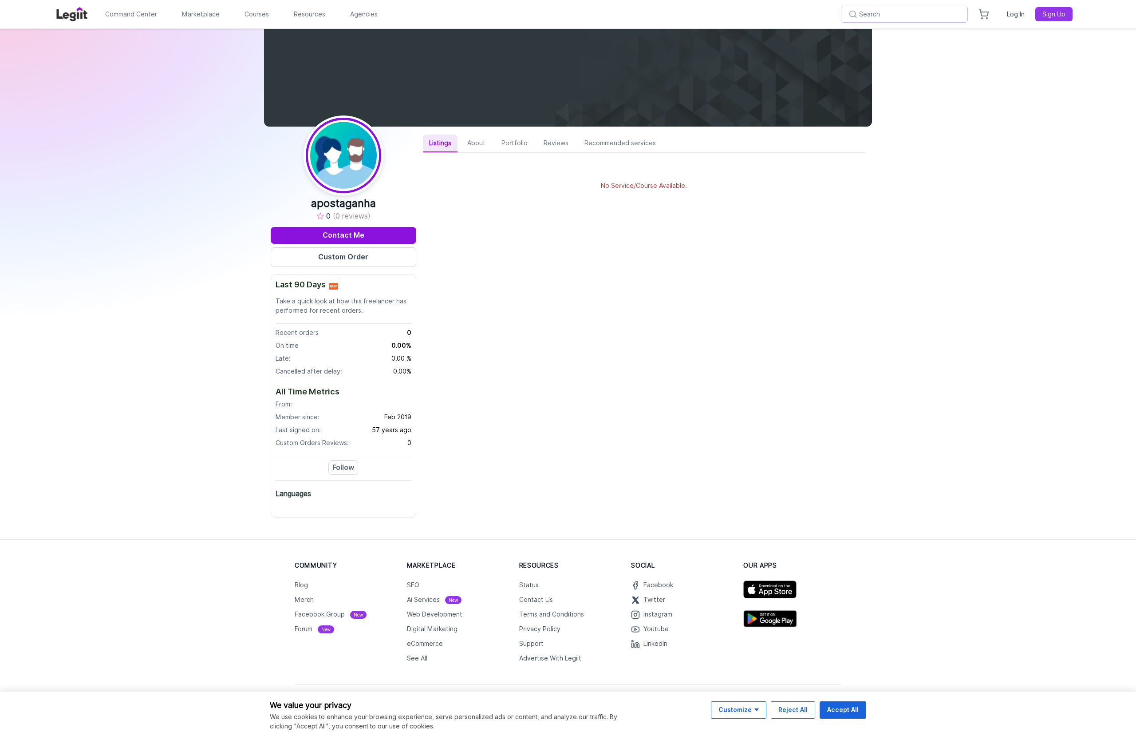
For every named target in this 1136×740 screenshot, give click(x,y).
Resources (309, 14)
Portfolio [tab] (514, 143)
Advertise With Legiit (550, 658)
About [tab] (476, 143)
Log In (1016, 14)
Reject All (793, 709)
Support (531, 643)
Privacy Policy (539, 629)
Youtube (656, 629)
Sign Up (1053, 14)
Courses (257, 14)
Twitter (654, 599)
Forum (313, 629)
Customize (735, 709)
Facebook (658, 585)
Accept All (843, 709)
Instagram (657, 614)
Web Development (434, 614)
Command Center (131, 14)
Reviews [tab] (556, 143)
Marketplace (201, 14)
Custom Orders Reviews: (312, 442)
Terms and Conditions (551, 614)
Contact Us (536, 599)
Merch (304, 599)
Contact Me (343, 235)
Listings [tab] (440, 143)
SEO (413, 585)
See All (417, 658)
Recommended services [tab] (620, 143)
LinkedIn (655, 643)
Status (529, 585)
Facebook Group (329, 614)
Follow (343, 467)
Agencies (364, 14)
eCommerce (425, 643)
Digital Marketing (432, 629)
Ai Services (432, 599)
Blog (301, 585)
